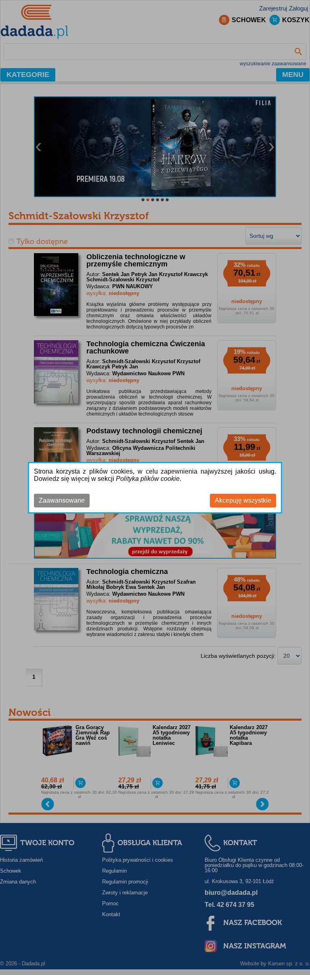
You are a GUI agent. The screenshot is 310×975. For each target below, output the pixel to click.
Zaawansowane (62, 500)
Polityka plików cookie (148, 478)
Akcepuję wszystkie (243, 500)
